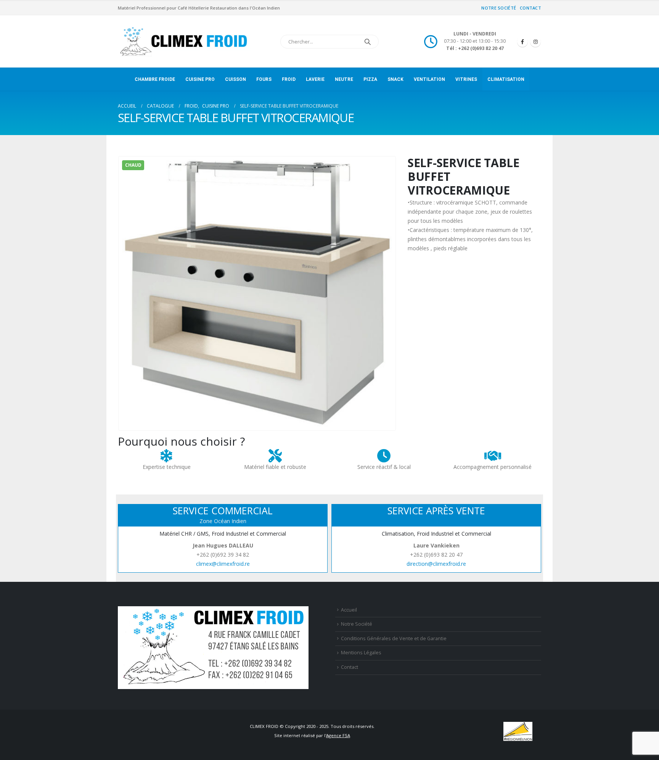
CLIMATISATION (505, 79)
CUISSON (235, 79)
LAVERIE (315, 79)
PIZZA (370, 79)
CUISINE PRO (200, 79)
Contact (530, 8)
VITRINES (466, 79)
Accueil (349, 610)
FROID (289, 79)
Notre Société (498, 8)
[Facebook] (522, 41)
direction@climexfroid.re (436, 563)
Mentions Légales (361, 652)
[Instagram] (535, 41)
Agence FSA (338, 735)
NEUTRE (344, 79)
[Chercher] (367, 41)
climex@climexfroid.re (223, 563)
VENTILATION (429, 79)
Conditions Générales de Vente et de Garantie (394, 638)
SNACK (395, 79)
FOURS (264, 79)
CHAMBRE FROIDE (155, 79)
